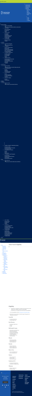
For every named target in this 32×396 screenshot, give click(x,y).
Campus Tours (7, 30)
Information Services (8, 71)
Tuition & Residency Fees (8, 35)
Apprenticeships (7, 155)
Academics (2, 42)
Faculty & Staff (27, 376)
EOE (12, 389)
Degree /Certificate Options (9, 47)
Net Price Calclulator (8, 36)
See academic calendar (3, 1)
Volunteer (6, 76)
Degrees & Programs (14, 377)
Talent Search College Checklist (5, 260)
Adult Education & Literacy (8, 158)
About (2, 159)
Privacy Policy (14, 388)
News (28, 18)
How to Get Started (7, 29)
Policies (6, 223)
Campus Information (8, 226)
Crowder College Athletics (8, 75)
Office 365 (28, 12)
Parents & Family (26, 379)
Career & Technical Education (9, 49)
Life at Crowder (3, 64)
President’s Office (7, 235)
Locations (29, 20)
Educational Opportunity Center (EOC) (4, 247)
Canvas (28, 11)
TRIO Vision (4, 272)
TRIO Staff (3, 271)
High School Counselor (27, 383)
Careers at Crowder (14, 386)
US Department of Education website (24, 312)
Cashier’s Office (7, 37)
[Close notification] (0, 2)
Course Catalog (7, 55)
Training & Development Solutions (9, 156)
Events (13, 380)
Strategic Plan (7, 222)
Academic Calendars (8, 53)
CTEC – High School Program (9, 50)
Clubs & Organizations (8, 74)
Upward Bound (4, 273)
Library (6, 56)
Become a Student (3, 24)
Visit (28, 19)
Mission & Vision (7, 221)
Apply (2, 237)
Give (28, 17)
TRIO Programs (7, 157)
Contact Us (5, 382)
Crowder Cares (29, 13)
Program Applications (8, 51)
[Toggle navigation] (0, 242)
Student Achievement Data (8, 225)
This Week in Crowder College (9, 227)
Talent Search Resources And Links (6, 267)
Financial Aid (7, 33)
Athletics (13, 384)
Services (6, 69)
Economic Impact (7, 228)
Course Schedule (7, 54)
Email (27, 10)
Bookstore (6, 70)
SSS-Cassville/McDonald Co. (5, 251)
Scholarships (6, 34)
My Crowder (28, 9)
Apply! (6, 31)
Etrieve (28, 14)
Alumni (26, 380)
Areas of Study (7, 48)
